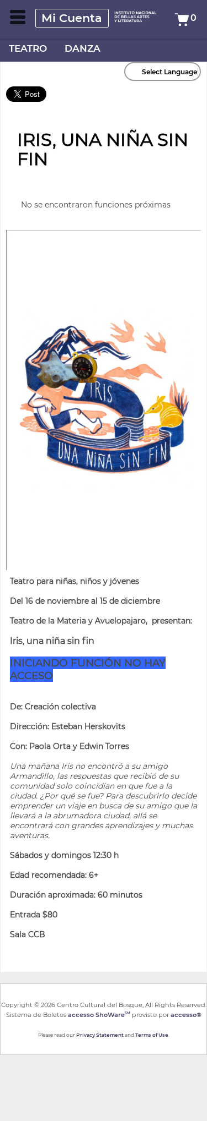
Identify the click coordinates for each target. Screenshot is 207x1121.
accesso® (186, 1015)
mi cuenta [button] (71, 18)
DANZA (82, 48)
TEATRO (28, 48)
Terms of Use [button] (151, 1035)
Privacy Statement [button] (100, 1035)
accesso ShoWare (99, 1015)
